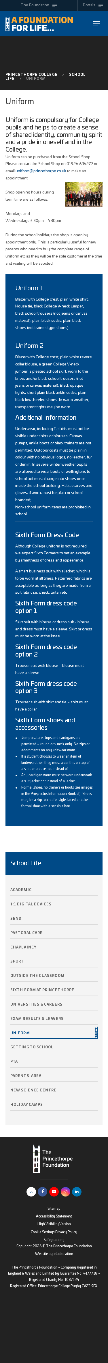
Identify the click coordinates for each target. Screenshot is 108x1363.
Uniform (36, 78)
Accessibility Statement (54, 1216)
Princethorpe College (31, 74)
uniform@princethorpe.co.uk (41, 171)
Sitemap (54, 1208)
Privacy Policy (66, 1232)
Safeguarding (54, 1240)
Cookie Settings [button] (42, 1232)
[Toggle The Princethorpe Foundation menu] (97, 23)
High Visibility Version (54, 1224)
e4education (63, 1254)
